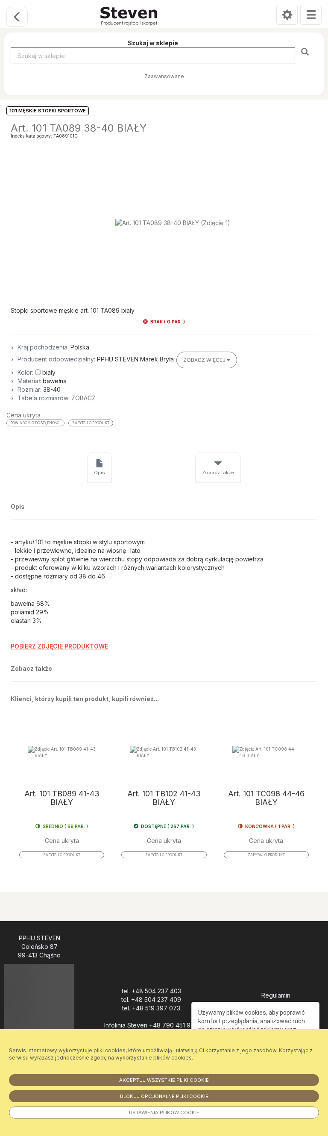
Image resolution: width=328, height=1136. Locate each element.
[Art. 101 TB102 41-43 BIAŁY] (163, 752)
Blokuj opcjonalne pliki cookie (164, 1096)
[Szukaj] (306, 51)
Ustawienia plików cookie (164, 1112)
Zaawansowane (164, 76)
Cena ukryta (23, 415)
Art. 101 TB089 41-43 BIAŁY (62, 798)
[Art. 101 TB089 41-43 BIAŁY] (61, 752)
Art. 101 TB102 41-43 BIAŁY (164, 798)
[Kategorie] (311, 15)
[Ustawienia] (287, 15)
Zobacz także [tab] (218, 473)
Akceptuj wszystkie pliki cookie (164, 1080)
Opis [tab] (99, 473)
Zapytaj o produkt (90, 423)
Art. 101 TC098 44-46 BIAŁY (266, 798)
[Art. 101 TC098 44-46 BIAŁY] (266, 752)
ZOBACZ (83, 398)
